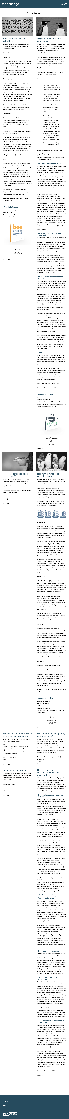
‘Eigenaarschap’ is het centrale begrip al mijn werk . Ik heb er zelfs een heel (16, 740)
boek (4, 744)
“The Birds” (17, 249)
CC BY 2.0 (17, 254)
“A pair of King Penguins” (52, 438)
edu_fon (17, 252)
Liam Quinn (52, 441)
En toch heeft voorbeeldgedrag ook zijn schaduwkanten (49, 758)
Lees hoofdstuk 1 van (43, 701)
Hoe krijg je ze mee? (43, 703)
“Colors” (52, 717)
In (37, 397)
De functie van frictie (43, 399)
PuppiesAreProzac (51, 720)
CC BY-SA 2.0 (52, 444)
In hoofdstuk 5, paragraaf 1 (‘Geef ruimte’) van (17, 210)
